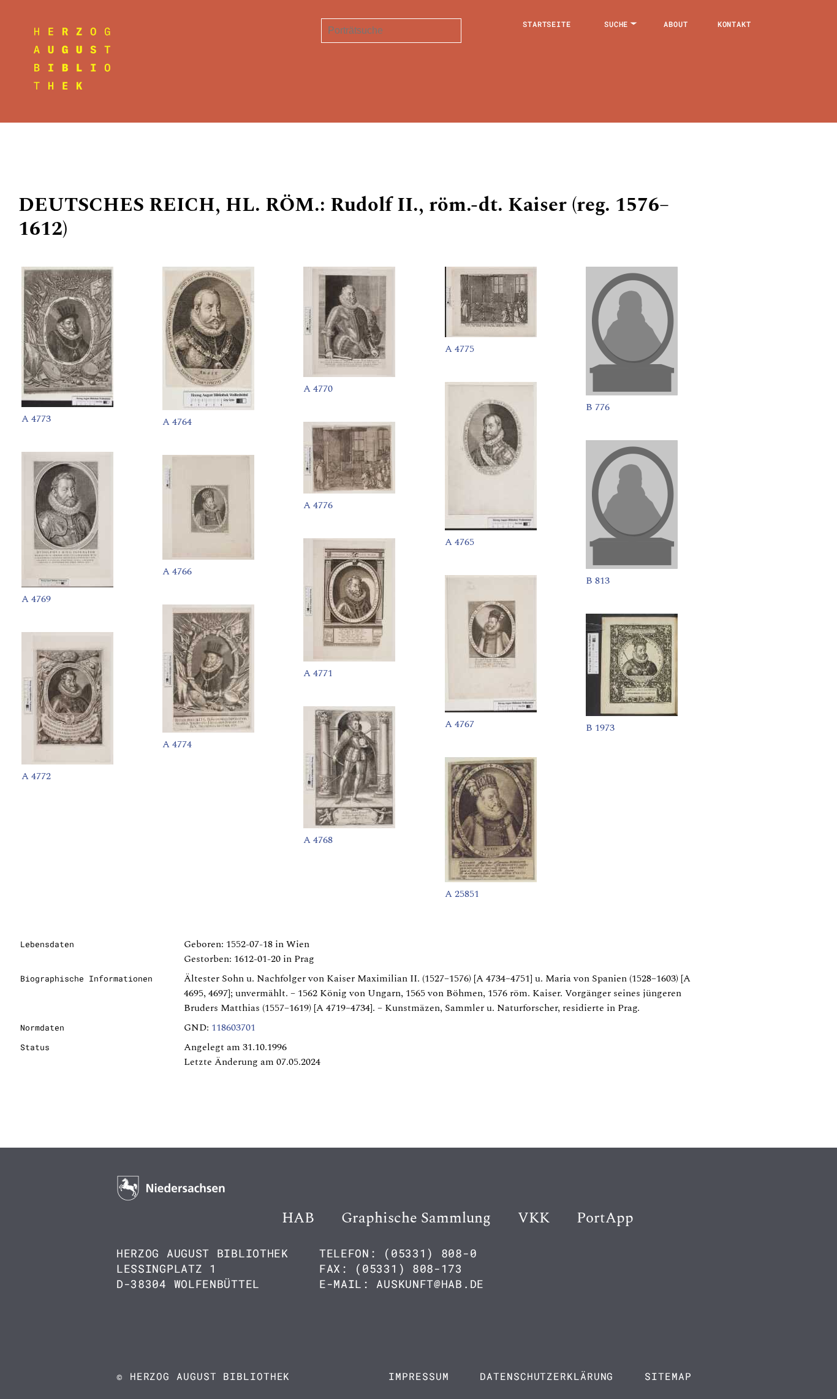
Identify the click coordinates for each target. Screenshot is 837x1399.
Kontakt (734, 24)
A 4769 (36, 599)
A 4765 (459, 542)
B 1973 (600, 727)
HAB (298, 1218)
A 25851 (462, 893)
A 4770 (318, 388)
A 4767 (459, 724)
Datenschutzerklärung (546, 1376)
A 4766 (177, 571)
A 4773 (36, 418)
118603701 (233, 1027)
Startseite (547, 24)
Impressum (418, 1376)
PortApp (605, 1218)
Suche (616, 24)
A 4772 (36, 776)
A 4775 (459, 348)
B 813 (598, 580)
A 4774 (177, 744)
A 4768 (318, 840)
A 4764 (177, 421)
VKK (534, 1218)
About (676, 24)
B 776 (598, 407)
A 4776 (318, 505)
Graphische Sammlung (416, 1218)
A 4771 (318, 673)
